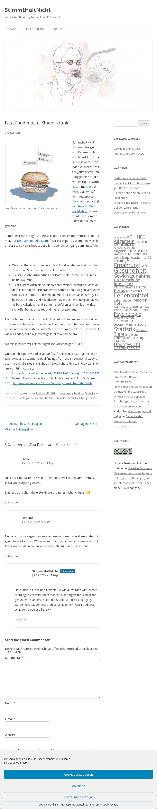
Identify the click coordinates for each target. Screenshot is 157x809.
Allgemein (124, 241)
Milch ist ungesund (139, 411)
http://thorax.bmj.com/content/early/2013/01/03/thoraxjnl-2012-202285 (52, 373)
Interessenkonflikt (125, 287)
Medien (140, 300)
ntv (87, 191)
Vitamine (119, 340)
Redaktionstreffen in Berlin (130, 178)
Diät (147, 257)
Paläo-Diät (121, 310)
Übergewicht (87, 398)
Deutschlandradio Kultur (33, 241)
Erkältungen (122, 261)
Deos (117, 258)
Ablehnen (78, 786)
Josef (117, 387)
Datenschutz (122, 254)
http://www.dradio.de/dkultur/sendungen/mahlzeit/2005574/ (52, 383)
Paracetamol (139, 309)
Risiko (130, 318)
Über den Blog (34, 29)
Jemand (27, 517)
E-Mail (10, 719)
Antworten (11, 502)
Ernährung (66, 393)
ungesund (131, 335)
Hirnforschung (127, 279)
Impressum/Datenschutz (74, 804)
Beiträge (10, 29)
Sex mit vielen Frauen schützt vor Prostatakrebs (133, 377)
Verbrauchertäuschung (129, 338)
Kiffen (142, 287)
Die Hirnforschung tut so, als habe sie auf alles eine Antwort (132, 401)
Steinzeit (142, 330)
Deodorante (139, 254)
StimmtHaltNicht (28, 10)
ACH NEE (136, 237)
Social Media (125, 324)
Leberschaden (123, 300)
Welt (75, 191)
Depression (132, 257)
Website (10, 735)
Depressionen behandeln (130, 212)
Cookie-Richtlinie (48, 804)
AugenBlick (123, 250)
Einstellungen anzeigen (79, 797)
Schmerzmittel (123, 321)
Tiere (119, 334)
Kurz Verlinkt (134, 291)
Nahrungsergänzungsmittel (132, 306)
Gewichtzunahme (132, 276)
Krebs (119, 290)
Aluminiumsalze (124, 244)
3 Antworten (12, 132)
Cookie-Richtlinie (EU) (127, 148)
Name (10, 703)
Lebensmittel (59, 398)
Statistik (90, 393)
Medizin (79, 393)
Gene (144, 266)
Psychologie (127, 313)
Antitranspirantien (125, 248)
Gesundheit (42, 398)
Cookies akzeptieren (78, 774)
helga (117, 416)
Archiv (57, 29)
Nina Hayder (121, 372)
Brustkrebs (140, 251)
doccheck (78, 201)
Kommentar (14, 658)
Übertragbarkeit (127, 348)
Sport (141, 324)
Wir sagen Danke (88, 424)
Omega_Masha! (123, 396)
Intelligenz (123, 283)
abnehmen (120, 237)
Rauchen (119, 318)
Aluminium (142, 242)
